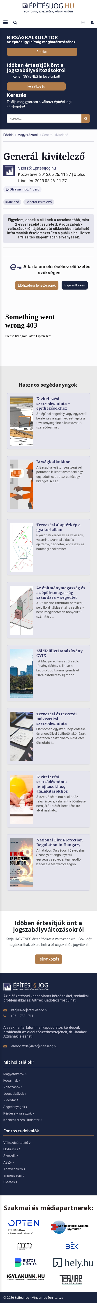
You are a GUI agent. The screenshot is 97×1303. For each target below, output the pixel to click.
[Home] (48, 7)
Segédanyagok (14, 1107)
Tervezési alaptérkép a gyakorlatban (58, 527)
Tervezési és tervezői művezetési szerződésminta (56, 719)
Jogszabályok (13, 1094)
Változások (11, 1087)
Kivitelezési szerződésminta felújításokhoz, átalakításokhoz (52, 784)
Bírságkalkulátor (53, 462)
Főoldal (8, 135)
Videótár (9, 1100)
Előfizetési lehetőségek (37, 285)
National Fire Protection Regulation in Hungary (59, 842)
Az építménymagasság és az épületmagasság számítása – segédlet (60, 593)
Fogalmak (10, 1081)
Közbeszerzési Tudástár (21, 1120)
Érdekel (42, 52)
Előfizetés (10, 1149)
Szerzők (9, 1156)
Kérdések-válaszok (17, 1113)
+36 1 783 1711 (22, 1016)
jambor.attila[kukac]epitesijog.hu (34, 1046)
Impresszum (12, 1176)
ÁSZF (7, 1162)
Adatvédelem (13, 1169)
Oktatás (9, 1182)
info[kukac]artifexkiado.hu (29, 1010)
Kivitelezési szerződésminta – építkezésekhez (53, 403)
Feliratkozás (36, 86)
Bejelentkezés (75, 285)
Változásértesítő (15, 1143)
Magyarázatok (28, 135)
